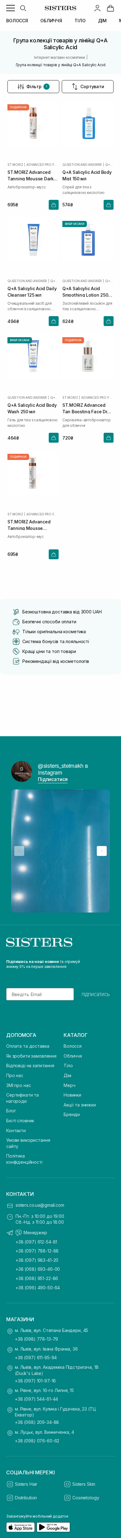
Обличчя (73, 1056)
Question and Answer (82, 164)
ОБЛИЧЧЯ (51, 20)
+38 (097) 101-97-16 (35, 1380)
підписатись (96, 994)
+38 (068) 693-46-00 (38, 1269)
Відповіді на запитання (30, 1065)
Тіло (68, 1065)
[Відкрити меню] (10, 8)
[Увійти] (97, 8)
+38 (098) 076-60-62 (37, 1440)
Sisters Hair (26, 1484)
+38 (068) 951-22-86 (37, 1278)
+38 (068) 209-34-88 (37, 1422)
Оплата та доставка (27, 1046)
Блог (11, 1110)
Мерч (69, 1085)
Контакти (16, 1130)
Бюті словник (20, 1120)
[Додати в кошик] (54, 205)
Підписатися (53, 779)
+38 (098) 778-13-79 (36, 1339)
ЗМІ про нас (18, 1085)
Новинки (72, 1095)
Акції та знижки (80, 1104)
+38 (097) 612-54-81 (36, 1241)
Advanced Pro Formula (42, 164)
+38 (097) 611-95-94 (36, 1357)
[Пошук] (23, 8)
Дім (67, 1075)
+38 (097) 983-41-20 (37, 1260)
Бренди (72, 1114)
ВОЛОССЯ (17, 20)
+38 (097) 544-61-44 (36, 1399)
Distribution (26, 1497)
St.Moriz (15, 164)
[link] (110, 8)
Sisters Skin (83, 1484)
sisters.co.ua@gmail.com (40, 1205)
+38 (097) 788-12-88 (37, 1250)
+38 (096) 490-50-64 (38, 1287)
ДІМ (102, 20)
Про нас (14, 1075)
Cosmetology (85, 1497)
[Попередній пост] (19, 851)
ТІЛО (79, 20)
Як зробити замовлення (31, 1056)
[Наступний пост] (102, 851)
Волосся (73, 1046)
